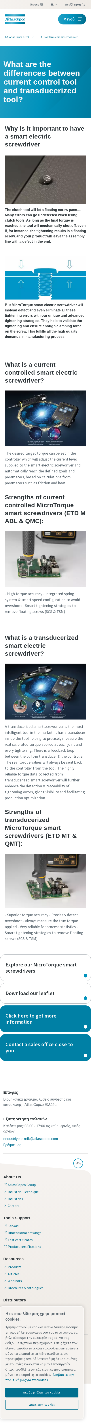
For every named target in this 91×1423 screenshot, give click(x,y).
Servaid (13, 1226)
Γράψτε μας (12, 1145)
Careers (13, 1205)
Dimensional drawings (24, 1233)
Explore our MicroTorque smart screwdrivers (45, 968)
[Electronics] (35, 37)
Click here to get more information (45, 1019)
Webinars (15, 1281)
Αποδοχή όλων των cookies (42, 1392)
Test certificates (20, 1240)
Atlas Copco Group (22, 1184)
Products (14, 1267)
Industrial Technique (23, 1192)
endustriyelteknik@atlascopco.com (30, 1139)
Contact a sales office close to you (45, 1047)
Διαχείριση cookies (42, 1404)
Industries (15, 1199)
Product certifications (24, 1246)
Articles (13, 1274)
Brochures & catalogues (26, 1288)
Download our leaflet (45, 993)
